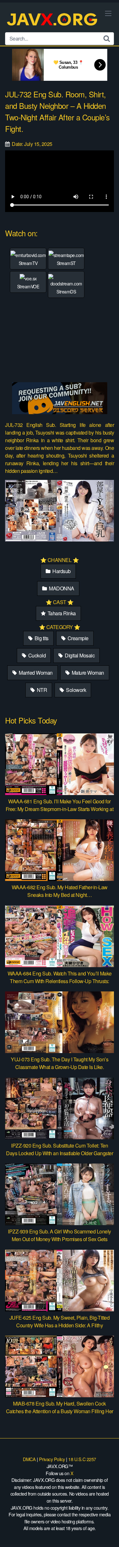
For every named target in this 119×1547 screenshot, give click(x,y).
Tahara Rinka (61, 613)
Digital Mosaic (79, 655)
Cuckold (36, 655)
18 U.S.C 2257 (82, 1459)
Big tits (41, 638)
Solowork (75, 690)
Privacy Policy (52, 1459)
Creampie (77, 638)
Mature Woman (87, 672)
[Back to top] (108, 1533)
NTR (41, 690)
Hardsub (61, 571)
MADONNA (61, 588)
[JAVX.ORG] (52, 20)
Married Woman (35, 672)
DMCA (29, 1459)
